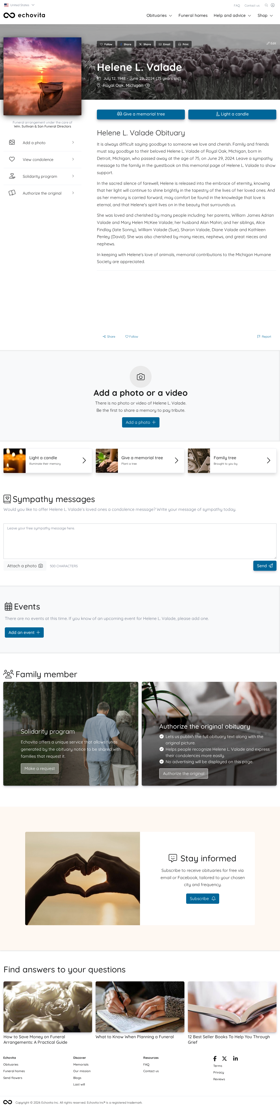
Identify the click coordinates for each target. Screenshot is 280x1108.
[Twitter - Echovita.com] (224, 1059)
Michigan (134, 85)
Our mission (82, 1071)
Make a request (39, 768)
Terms (217, 1066)
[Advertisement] (186, 301)
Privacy (218, 1072)
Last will (79, 1084)
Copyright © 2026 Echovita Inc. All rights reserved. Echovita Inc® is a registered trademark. (79, 1103)
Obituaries (157, 15)
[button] (19, 5)
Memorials (81, 1064)
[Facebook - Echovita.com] (215, 1059)
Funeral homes (193, 15)
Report (266, 337)
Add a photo (138, 422)
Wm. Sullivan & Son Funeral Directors (42, 126)
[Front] (24, 15)
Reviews (219, 1079)
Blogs (77, 1078)
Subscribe (200, 898)
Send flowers (12, 1078)
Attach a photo (22, 565)
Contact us (252, 5)
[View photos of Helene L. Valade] (42, 76)
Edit (273, 43)
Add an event (22, 632)
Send (262, 565)
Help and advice (230, 15)
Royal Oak (113, 85)
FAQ (237, 5)
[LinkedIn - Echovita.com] (235, 1059)
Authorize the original (183, 773)
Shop (263, 15)
